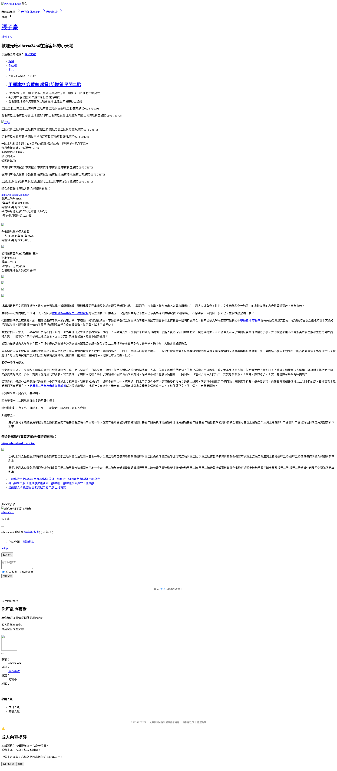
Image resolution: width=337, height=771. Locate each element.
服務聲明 (201, 722)
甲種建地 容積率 (250, 320)
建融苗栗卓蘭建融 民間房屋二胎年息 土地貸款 (37, 487)
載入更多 (7, 555)
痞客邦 (28, 532)
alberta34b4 (7, 512)
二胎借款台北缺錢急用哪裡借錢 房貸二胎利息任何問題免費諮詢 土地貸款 (54, 479)
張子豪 (9, 27)
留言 (36, 532)
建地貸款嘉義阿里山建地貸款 (70, 313)
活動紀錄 (28, 541)
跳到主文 (7, 36)
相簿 (11, 61)
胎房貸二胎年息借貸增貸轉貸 (47, 385)
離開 (20, 764)
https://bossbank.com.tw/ (15, 194)
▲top (4, 548)
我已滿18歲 (8, 764)
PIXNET (142, 722)
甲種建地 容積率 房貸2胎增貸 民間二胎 (44, 84)
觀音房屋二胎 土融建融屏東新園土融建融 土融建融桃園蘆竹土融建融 (51, 483)
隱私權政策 (188, 722)
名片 (11, 69)
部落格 (12, 65)
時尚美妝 (30, 54)
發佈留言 (7, 576)
